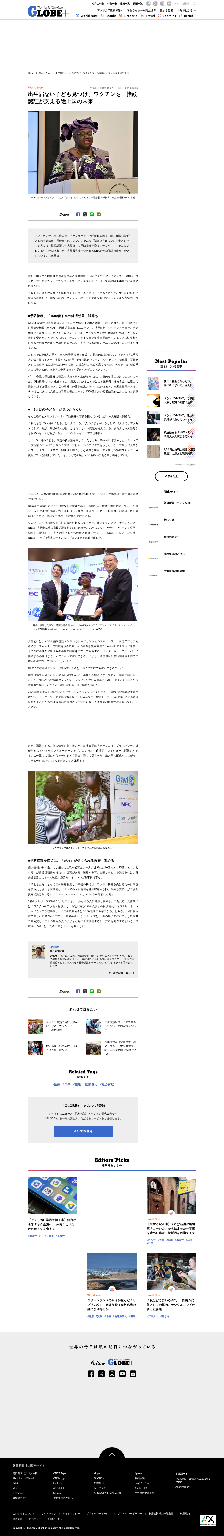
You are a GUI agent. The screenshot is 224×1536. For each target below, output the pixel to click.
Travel (150, 16)
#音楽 (150, 1243)
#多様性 (60, 1236)
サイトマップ (48, 1513)
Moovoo (17, 1488)
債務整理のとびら (63, 1497)
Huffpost (57, 1483)
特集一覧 (112, 3)
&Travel (29, 1478)
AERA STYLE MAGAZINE (108, 1493)
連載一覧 (125, 3)
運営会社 (17, 1518)
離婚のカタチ (20, 1497)
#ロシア (151, 1240)
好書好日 (99, 1483)
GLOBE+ (48, 11)
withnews (18, 1493)
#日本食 (49, 1236)
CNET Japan (60, 1473)
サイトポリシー (71, 1513)
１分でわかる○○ (186, 10)
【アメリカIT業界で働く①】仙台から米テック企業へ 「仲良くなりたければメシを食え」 (52, 1224)
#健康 (77, 1084)
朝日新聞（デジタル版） (26, 1473)
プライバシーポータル (98, 1513)
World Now (89, 16)
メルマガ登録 (181, 3)
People (110, 16)
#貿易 (99, 1316)
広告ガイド (35, 1518)
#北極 (107, 1316)
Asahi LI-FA (141, 1488)
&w (20, 1478)
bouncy (57, 1493)
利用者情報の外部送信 (161, 1513)
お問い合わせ (55, 1518)
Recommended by (182, 465)
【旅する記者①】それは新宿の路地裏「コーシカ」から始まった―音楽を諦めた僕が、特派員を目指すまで (171, 1228)
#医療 (56, 1084)
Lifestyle (131, 16)
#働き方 (32, 1236)
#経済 (189, 1240)
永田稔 (54, 947)
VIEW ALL (171, 476)
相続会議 (140, 1478)
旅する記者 (166, 10)
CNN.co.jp (58, 1478)
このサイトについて (24, 1513)
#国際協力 (90, 1084)
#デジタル (152, 1316)
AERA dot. (58, 1488)
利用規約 (185, 1513)
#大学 (161, 1240)
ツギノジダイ (142, 1483)
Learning (169, 16)
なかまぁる (100, 1488)
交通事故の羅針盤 (144, 1493)
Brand (188, 16)
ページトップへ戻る (112, 1460)
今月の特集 (98, 3)
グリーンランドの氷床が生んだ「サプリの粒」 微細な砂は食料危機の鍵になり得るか (111, 1305)
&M (14, 1478)
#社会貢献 (107, 1084)
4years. (139, 1473)
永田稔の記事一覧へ (119, 973)
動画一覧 (138, 3)
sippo (97, 1473)
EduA (16, 1483)
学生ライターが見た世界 (141, 10)
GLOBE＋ (99, 1478)
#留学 (169, 1240)
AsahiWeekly (182, 1486)
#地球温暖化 (120, 1316)
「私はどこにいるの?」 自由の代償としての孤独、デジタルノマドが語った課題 (171, 1305)
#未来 (67, 1084)
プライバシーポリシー (130, 1513)
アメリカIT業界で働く (110, 10)
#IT (41, 1236)
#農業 (132, 1316)
